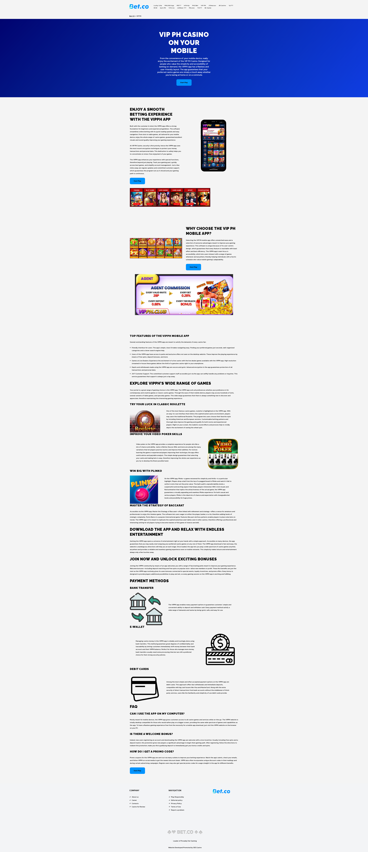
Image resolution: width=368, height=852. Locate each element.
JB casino (222, 5)
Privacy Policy (176, 803)
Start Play (184, 82)
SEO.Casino (197, 847)
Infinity (187, 5)
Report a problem (177, 810)
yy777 (231, 5)
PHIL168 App (169, 5)
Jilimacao (212, 5)
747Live (172, 8)
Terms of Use (176, 806)
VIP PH (203, 5)
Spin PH (163, 8)
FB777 (179, 5)
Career (134, 800)
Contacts (135, 803)
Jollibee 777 (181, 8)
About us (135, 797)
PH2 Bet (195, 5)
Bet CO (132, 16)
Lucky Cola (158, 5)
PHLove (192, 8)
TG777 (199, 8)
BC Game (208, 8)
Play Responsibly (177, 797)
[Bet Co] (139, 6)
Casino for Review (138, 806)
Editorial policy (176, 800)
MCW (155, 8)
